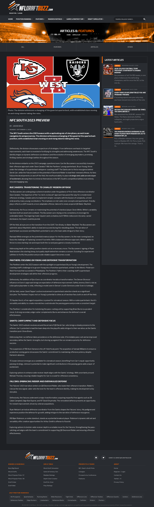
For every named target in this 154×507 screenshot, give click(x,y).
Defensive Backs (58, 500)
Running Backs (42, 497)
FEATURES (57, 47)
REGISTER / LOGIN (15, 13)
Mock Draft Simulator (51, 468)
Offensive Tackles (97, 497)
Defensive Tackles (17, 500)
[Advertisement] (124, 171)
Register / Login (119, 472)
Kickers (92, 500)
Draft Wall (12, 485)
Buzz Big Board (13, 468)
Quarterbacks (28, 497)
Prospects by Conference (87, 475)
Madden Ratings (55, 19)
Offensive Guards (113, 497)
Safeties (83, 500)
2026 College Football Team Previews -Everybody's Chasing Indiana (127, 70)
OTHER (130, 47)
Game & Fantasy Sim (76, 19)
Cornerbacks (72, 500)
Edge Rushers (32, 500)
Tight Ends (69, 497)
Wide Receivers (56, 497)
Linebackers (44, 500)
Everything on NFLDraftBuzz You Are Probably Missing (130, 94)
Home (10, 19)
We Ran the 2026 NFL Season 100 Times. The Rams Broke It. (130, 111)
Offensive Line (82, 497)
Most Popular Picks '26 (16, 479)
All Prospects (15, 497)
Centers (125, 497)
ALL (22, 47)
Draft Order (12, 482)
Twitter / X (117, 479)
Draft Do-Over (49, 482)
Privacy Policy (119, 482)
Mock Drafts (12, 472)
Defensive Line (137, 497)
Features (40, 19)
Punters (101, 500)
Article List (76, 35)
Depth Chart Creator (50, 479)
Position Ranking (24, 19)
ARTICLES (94, 47)
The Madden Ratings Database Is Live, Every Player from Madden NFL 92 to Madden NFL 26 (129, 134)
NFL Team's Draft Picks (87, 468)
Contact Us (118, 475)
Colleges (82, 472)
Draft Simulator (96, 19)
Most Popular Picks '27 (16, 475)
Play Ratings (48, 485)
